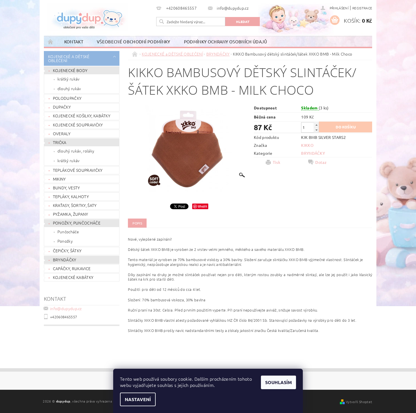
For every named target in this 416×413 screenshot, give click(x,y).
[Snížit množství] (316, 130)
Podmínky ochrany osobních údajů (225, 41)
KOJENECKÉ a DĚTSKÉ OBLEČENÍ (69, 58)
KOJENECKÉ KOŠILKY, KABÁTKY (81, 115)
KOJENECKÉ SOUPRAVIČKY (78, 125)
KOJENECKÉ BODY (70, 70)
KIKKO (307, 145)
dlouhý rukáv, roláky (75, 151)
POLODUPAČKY (67, 98)
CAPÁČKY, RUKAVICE (72, 268)
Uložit (202, 206)
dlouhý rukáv (69, 88)
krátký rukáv (68, 79)
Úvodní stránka (50, 41)
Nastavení (138, 399)
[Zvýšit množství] (316, 125)
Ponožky (65, 241)
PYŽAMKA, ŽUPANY (70, 214)
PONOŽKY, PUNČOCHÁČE (76, 223)
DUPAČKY (62, 107)
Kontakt (73, 41)
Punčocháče (68, 231)
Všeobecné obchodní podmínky (133, 41)
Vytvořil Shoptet (359, 401)
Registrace (362, 8)
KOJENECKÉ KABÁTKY (73, 277)
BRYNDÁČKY (64, 259)
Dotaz (321, 162)
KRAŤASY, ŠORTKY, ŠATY (75, 205)
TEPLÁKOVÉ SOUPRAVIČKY (78, 170)
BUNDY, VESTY (66, 187)
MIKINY (59, 179)
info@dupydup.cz (66, 308)
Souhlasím (278, 382)
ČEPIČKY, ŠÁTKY (67, 250)
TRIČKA (60, 142)
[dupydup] (87, 17)
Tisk (276, 162)
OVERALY (61, 133)
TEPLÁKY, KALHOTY (71, 196)
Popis (137, 223)
